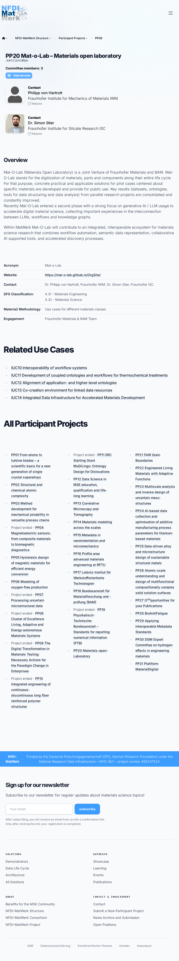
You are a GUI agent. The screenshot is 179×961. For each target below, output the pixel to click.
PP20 (98, 38)
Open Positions (104, 925)
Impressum (144, 945)
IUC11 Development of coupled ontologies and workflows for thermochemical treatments (89, 375)
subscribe (87, 809)
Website (36, 103)
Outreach (100, 854)
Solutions (13, 854)
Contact (99, 904)
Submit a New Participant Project (118, 911)
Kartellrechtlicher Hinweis (95, 945)
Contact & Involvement (112, 897)
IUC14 (78, 397)
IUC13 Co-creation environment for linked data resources (61, 390)
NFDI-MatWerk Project (23, 925)
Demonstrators (17, 861)
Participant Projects (72, 38)
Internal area (21, 75)
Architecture (15, 875)
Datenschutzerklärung (55, 945)
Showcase (101, 861)
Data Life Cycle (17, 868)
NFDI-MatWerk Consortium (26, 918)
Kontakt (124, 945)
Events (98, 875)
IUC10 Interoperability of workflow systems (49, 367)
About (10, 897)
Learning (100, 868)
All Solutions (15, 882)
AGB (30, 945)
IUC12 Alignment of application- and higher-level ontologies (64, 382)
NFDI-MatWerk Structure (31, 38)
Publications (102, 882)
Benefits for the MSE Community (30, 904)
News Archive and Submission (116, 918)
